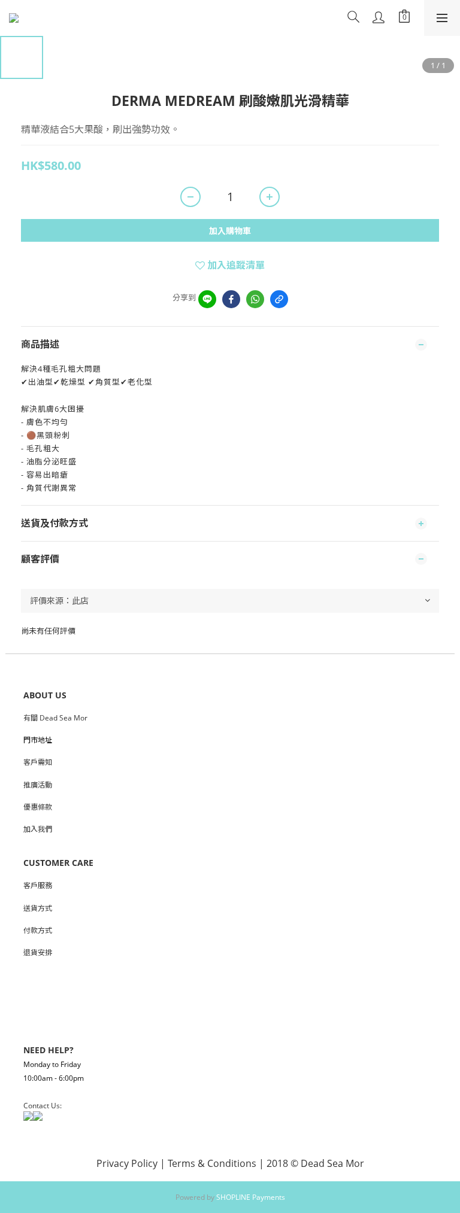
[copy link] (279, 299)
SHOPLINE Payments (250, 1197)
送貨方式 (37, 908)
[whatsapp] (255, 299)
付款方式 (37, 930)
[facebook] (231, 299)
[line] (207, 299)
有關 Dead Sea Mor (55, 718)
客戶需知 (37, 762)
